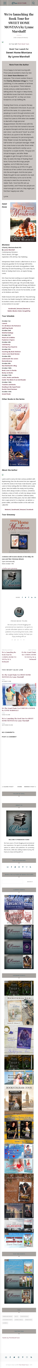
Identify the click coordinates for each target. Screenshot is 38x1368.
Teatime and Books (9, 384)
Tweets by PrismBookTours (11, 1338)
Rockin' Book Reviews (9, 389)
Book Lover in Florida (9, 370)
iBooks (15, 311)
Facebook (30, 509)
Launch (4, 323)
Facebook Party (7, 1319)
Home (20, 786)
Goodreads (12, 308)
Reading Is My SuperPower (11, 387)
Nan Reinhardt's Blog (9, 366)
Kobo (20, 311)
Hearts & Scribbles (8, 337)
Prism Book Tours (23, 44)
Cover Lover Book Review (10, 354)
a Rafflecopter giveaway (9, 568)
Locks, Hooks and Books (10, 377)
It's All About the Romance (11, 326)
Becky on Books (7, 373)
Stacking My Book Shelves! (11, 352)
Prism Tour (28, 1319)
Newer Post (29, 786)
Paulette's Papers (8, 340)
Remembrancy (7, 361)
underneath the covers (10, 359)
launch (5, 1323)
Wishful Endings (7, 333)
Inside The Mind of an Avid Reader (14, 380)
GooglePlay (26, 311)
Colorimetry (6, 344)
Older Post (9, 786)
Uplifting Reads (7, 328)
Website (8, 509)
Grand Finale (6, 394)
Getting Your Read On (9, 347)
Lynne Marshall (9, 250)
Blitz (16, 1316)
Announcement (7, 1316)
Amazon (20, 308)
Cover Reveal (24, 1316)
